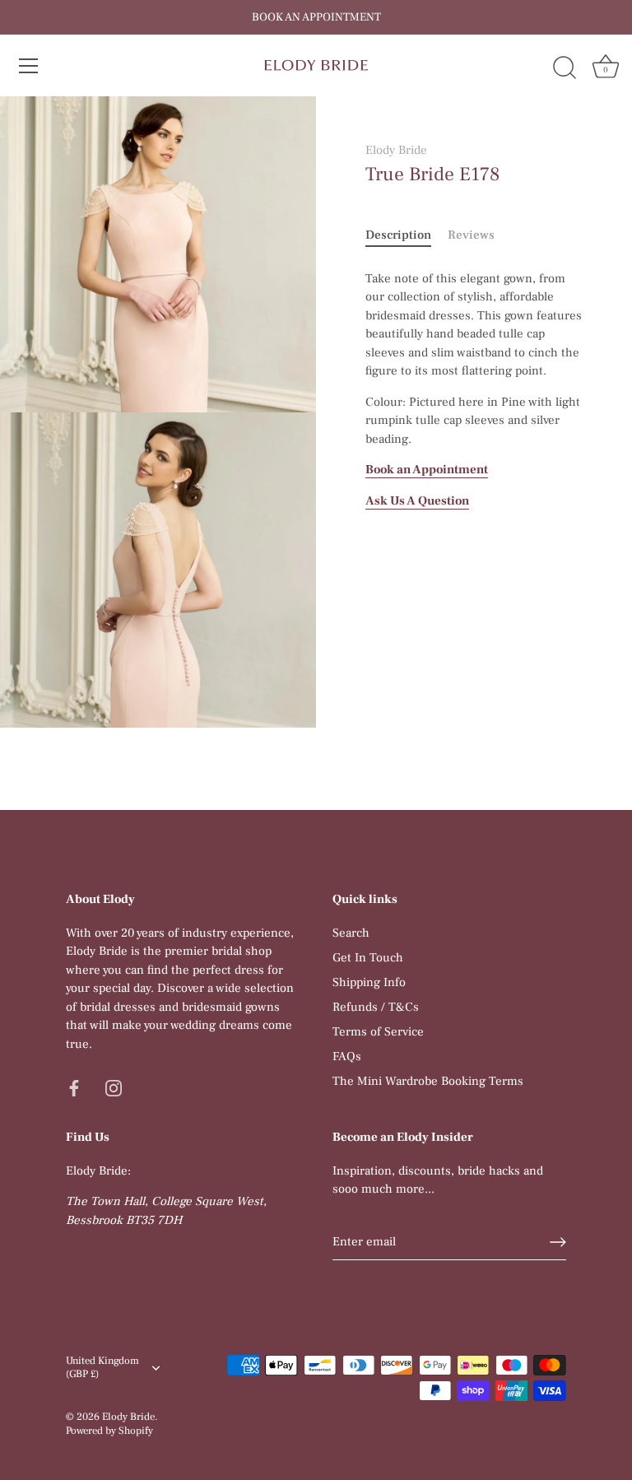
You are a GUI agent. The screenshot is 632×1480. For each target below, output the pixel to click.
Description (398, 235)
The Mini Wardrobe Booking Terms (427, 1081)
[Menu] (29, 66)
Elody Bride (396, 150)
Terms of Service (378, 1032)
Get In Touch (367, 958)
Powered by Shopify (109, 1430)
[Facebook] (74, 1087)
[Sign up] (558, 1242)
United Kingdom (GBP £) (102, 1367)
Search (350, 933)
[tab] (406, 235)
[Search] (564, 68)
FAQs (346, 1056)
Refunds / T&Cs (375, 1007)
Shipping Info (369, 982)
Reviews (471, 235)
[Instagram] (113, 1087)
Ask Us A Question (417, 501)
